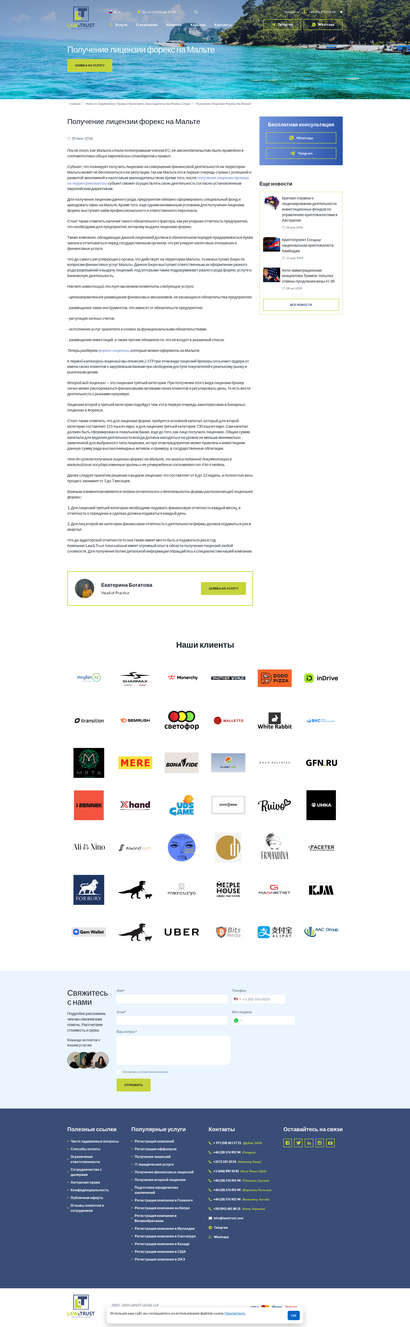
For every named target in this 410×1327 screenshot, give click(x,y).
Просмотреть (235, 1313)
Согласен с (130, 1071)
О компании (147, 25)
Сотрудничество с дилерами (86, 1172)
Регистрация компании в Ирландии (165, 1228)
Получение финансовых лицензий (164, 1172)
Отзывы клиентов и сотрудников (87, 1207)
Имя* (121, 990)
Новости (174, 25)
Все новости (301, 305)
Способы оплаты (85, 1149)
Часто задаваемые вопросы (95, 1141)
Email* (121, 1012)
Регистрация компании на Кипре (162, 1208)
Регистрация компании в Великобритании (156, 1218)
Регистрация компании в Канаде (162, 1244)
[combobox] (237, 999)
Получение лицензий (153, 1156)
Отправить (133, 1085)
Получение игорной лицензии (160, 1180)
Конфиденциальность (90, 1190)
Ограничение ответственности (85, 1159)
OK (293, 1315)
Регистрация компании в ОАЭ (160, 1259)
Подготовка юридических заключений (156, 1189)
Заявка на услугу (90, 65)
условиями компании (153, 1071)
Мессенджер (242, 1012)
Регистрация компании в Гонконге (164, 1200)
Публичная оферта (87, 1198)
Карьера (198, 25)
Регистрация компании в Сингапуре (165, 1236)
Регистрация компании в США (160, 1251)
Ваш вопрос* (127, 1031)
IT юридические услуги (154, 1164)
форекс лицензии (113, 350)
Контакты (223, 25)
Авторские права (85, 1182)
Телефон (239, 990)
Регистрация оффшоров (156, 1149)
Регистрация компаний (154, 1141)
